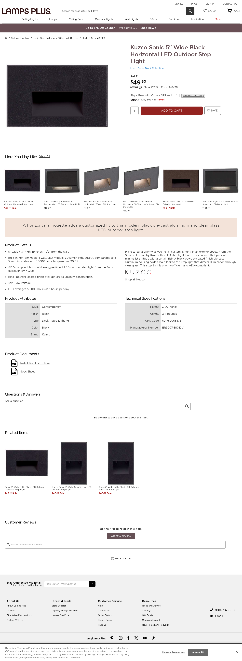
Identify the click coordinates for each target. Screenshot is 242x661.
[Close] (236, 651)
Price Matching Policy (193, 95)
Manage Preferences (173, 652)
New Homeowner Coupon (155, 624)
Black (84, 38)
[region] (121, 652)
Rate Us (102, 624)
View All (44, 156)
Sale (217, 19)
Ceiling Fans (76, 19)
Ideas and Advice (151, 605)
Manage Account (151, 620)
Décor (153, 19)
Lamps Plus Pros (60, 615)
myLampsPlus (97, 638)
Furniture (174, 19)
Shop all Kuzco (135, 279)
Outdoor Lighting (20, 38)
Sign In (210, 3)
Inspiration (197, 19)
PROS (194, 3)
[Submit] (92, 584)
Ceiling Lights (30, 19)
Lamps (53, 19)
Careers (11, 610)
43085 (161, 99)
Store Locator (59, 605)
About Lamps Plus (16, 605)
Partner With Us (15, 620)
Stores (179, 3)
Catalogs (146, 610)
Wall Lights (131, 19)
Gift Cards (147, 615)
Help (100, 605)
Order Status (104, 615)
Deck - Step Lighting (44, 38)
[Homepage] (6, 38)
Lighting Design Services (65, 610)
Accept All (198, 652)
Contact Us (230, 3)
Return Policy (105, 620)
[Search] (190, 11)
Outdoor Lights (104, 19)
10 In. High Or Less (68, 38)
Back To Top (123, 558)
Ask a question (14, 401)
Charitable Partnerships (19, 615)
